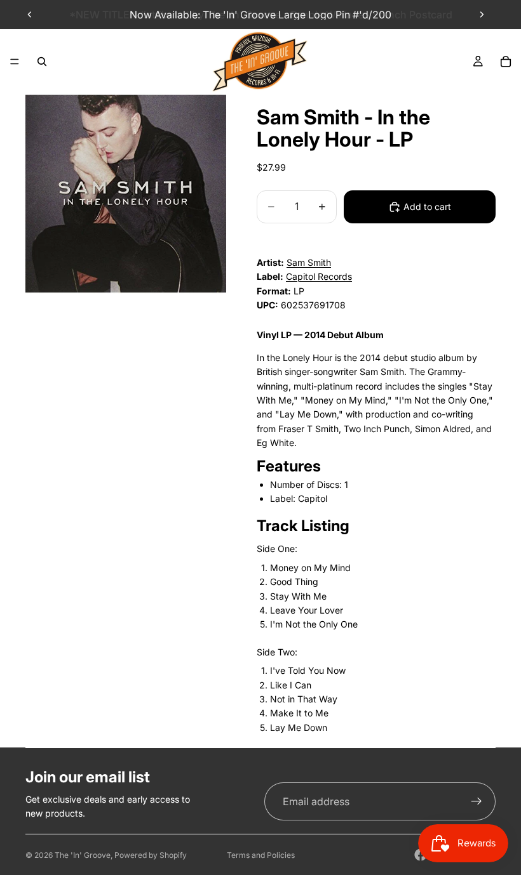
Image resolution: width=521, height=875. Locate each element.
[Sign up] (476, 801)
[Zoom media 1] (125, 193)
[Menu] (14, 61)
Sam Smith (309, 262)
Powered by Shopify (150, 855)
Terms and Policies (261, 855)
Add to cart (427, 206)
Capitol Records (319, 276)
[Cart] (506, 62)
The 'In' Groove (83, 855)
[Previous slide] (30, 15)
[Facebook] (420, 854)
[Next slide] (482, 15)
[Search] (42, 62)
